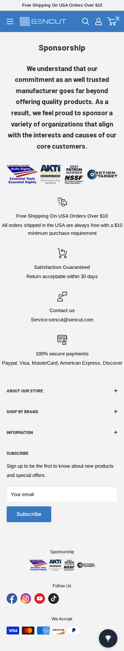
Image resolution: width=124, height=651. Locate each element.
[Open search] (85, 21)
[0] (112, 21)
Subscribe (29, 514)
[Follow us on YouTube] (39, 598)
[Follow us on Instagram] (26, 598)
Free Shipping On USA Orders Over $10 (62, 5)
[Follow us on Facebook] (12, 598)
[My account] (98, 21)
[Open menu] (10, 21)
